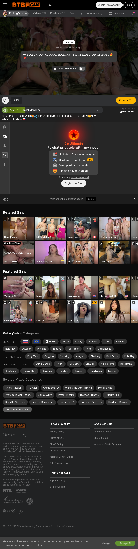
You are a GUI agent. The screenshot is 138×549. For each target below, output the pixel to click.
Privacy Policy (57, 431)
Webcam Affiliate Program (107, 444)
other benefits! (80, 177)
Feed (72, 13)
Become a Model (102, 431)
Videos (39, 13)
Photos (57, 13)
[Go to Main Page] (28, 5)
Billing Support (57, 487)
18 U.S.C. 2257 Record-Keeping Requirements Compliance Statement (39, 526)
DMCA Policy (56, 444)
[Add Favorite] (5, 100)
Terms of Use (57, 438)
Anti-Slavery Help (59, 463)
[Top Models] (51, 5)
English (12, 434)
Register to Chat (73, 183)
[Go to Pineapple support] (30, 501)
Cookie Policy (33, 545)
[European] (36, 341)
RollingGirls (11, 333)
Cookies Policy (57, 450)
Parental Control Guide (61, 457)
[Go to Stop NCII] (13, 511)
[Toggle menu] (5, 5)
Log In (129, 5)
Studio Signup (101, 438)
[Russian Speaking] (25, 341)
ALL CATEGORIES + (17, 409)
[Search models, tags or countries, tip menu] (133, 13)
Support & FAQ (57, 480)
